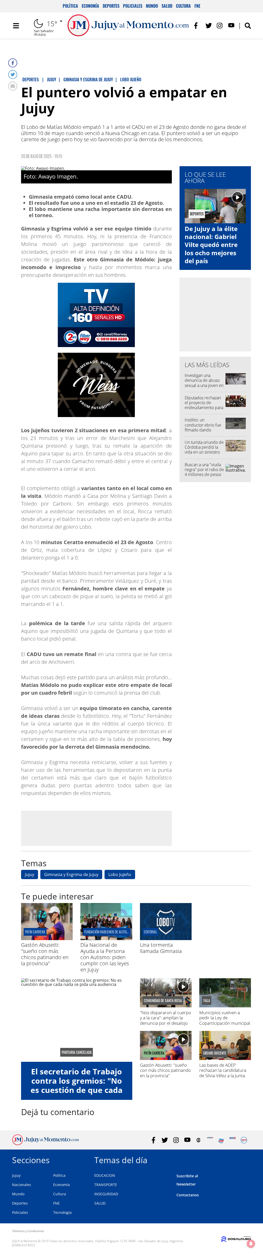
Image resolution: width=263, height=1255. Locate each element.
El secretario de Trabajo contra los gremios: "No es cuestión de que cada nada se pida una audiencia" (77, 1090)
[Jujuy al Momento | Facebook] (197, 25)
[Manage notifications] (251, 1244)
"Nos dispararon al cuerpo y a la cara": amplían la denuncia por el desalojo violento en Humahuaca (165, 1020)
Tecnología (62, 1212)
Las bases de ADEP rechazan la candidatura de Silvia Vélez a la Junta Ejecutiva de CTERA (222, 1073)
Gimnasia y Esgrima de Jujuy (71, 874)
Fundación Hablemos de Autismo (107, 931)
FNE (197, 6)
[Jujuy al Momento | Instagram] (220, 25)
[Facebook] (12, 62)
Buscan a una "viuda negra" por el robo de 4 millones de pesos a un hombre (204, 472)
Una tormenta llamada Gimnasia (161, 947)
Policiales (132, 6)
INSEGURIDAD (106, 1193)
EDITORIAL (150, 931)
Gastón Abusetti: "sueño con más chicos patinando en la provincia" (45, 954)
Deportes (111, 6)
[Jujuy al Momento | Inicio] (245, 1159)
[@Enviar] (12, 86)
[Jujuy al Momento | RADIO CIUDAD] (244, 1140)
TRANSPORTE (105, 1184)
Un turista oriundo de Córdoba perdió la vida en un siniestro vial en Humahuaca (204, 449)
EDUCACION (104, 1175)
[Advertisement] (96, 828)
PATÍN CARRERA (35, 931)
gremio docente (214, 1053)
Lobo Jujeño (119, 874)
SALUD (100, 1203)
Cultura (183, 6)
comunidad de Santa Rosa (163, 1000)
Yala (206, 1000)
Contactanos (187, 1194)
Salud (167, 6)
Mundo (152, 6)
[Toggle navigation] (16, 26)
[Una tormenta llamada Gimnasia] (166, 938)
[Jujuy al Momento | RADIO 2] (232, 1140)
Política (70, 6)
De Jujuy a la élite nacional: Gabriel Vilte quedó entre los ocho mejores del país (211, 244)
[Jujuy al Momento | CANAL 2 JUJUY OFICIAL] (198, 1140)
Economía (90, 6)
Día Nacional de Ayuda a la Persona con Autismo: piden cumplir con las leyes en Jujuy (104, 957)
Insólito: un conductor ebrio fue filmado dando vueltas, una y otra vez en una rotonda (204, 430)
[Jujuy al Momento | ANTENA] (210, 1140)
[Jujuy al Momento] (45, 1143)
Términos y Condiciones (28, 1231)
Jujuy (29, 874)
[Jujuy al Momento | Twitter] (208, 25)
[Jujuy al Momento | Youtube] (231, 25)
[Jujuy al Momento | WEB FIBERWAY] (221, 1140)
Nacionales (21, 1184)
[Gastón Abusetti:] (47, 938)
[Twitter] (12, 74)
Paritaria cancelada (77, 1052)
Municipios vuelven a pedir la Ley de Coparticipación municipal (224, 1018)
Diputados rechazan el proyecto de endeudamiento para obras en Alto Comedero (204, 407)
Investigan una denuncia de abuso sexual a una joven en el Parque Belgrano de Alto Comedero (204, 385)
